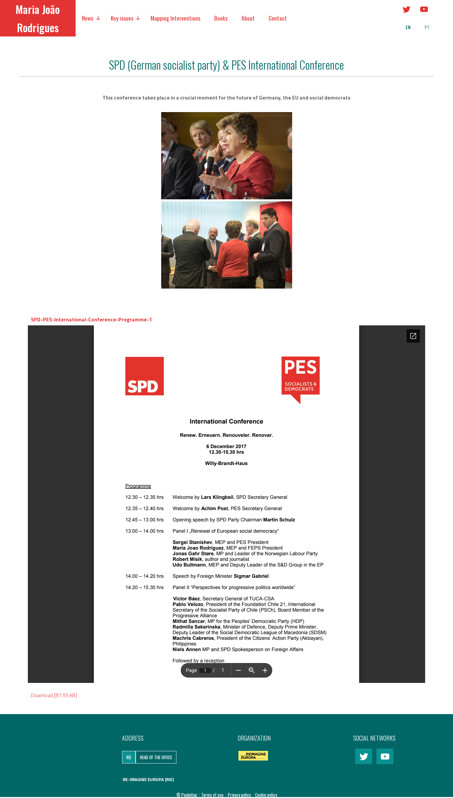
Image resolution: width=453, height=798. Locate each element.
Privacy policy (240, 794)
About (248, 18)
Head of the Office (156, 757)
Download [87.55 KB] (54, 695)
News (87, 18)
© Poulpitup (186, 794)
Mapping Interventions (175, 18)
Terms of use (213, 794)
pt (427, 27)
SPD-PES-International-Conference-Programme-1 (91, 319)
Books (220, 18)
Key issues (122, 18)
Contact (278, 18)
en (408, 27)
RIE (128, 757)
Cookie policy (266, 794)
